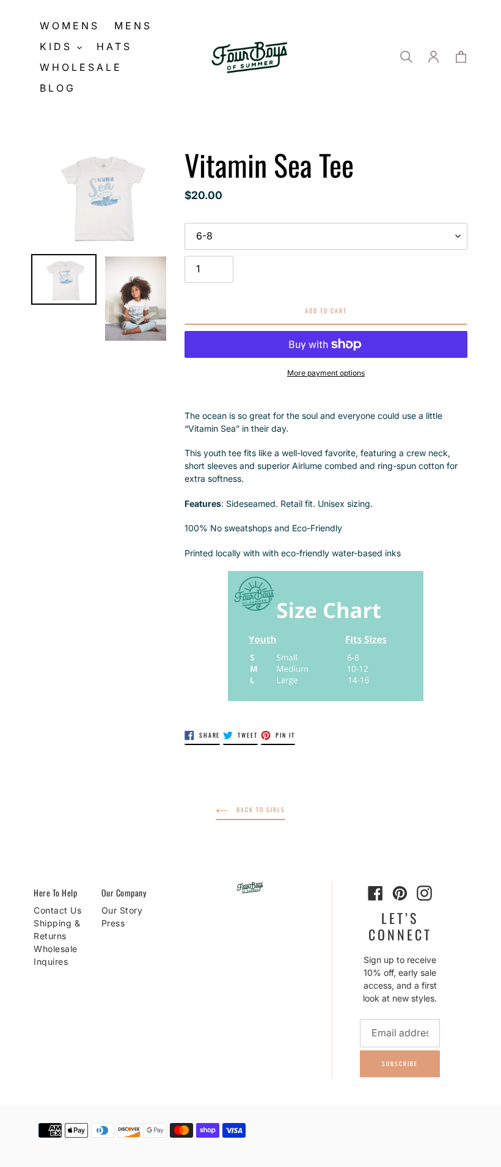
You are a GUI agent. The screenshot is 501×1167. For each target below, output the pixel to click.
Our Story (122, 910)
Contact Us (57, 910)
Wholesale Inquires (56, 955)
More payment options (326, 372)
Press (113, 923)
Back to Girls (259, 809)
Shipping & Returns (57, 929)
